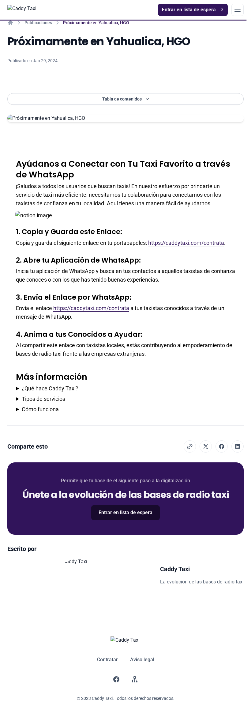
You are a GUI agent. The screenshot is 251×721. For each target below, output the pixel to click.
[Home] (10, 23)
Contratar (107, 659)
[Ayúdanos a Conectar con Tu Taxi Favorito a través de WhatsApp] (13, 160)
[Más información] (13, 373)
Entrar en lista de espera (189, 10)
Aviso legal (142, 659)
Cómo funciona (40, 409)
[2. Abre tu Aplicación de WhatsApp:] (13, 258)
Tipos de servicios (43, 399)
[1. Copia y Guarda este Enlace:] (13, 229)
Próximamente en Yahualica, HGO (96, 22)
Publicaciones (38, 22)
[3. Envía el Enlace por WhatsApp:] (13, 295)
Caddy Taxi (175, 569)
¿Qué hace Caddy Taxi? (50, 388)
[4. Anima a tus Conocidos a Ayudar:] (13, 332)
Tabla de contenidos (122, 99)
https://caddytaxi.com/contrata (186, 243)
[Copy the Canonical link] (190, 446)
